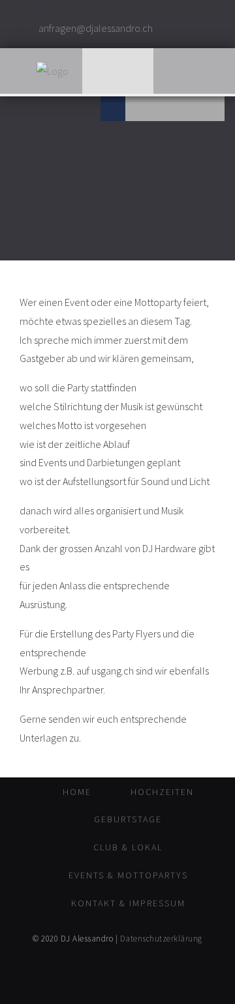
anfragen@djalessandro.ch (96, 28)
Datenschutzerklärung (161, 938)
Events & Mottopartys (128, 875)
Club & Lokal (128, 847)
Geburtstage (128, 819)
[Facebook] (113, 108)
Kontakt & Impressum (128, 903)
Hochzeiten (162, 792)
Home (77, 792)
